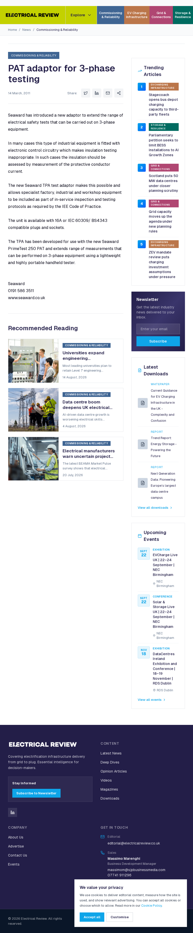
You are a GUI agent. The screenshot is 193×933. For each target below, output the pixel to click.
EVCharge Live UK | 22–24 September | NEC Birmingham (165, 564)
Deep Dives (110, 762)
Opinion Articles (114, 771)
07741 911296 (119, 875)
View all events (150, 700)
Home (12, 30)
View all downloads (153, 508)
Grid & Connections (161, 15)
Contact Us (17, 855)
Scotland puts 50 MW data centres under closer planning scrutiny (163, 183)
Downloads (110, 798)
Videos (106, 780)
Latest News (111, 753)
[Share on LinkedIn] (96, 93)
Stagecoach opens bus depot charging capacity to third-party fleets (164, 104)
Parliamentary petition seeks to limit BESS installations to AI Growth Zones (164, 145)
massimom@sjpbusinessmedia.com (136, 870)
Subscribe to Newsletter (36, 793)
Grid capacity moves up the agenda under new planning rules (160, 221)
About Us (15, 837)
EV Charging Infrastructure (137, 15)
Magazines (109, 789)
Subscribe (158, 341)
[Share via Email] (107, 93)
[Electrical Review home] (32, 15)
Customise (120, 917)
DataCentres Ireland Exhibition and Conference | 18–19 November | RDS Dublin (165, 669)
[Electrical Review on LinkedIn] (12, 812)
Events (14, 864)
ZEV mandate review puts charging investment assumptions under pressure (162, 264)
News (26, 30)
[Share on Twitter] (85, 93)
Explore (78, 15)
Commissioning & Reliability (110, 15)
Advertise (16, 846)
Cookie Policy (151, 905)
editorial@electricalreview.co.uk (134, 843)
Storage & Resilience (183, 15)
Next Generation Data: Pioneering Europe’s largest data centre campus (163, 485)
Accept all (92, 917)
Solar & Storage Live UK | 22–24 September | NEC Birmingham (164, 614)
